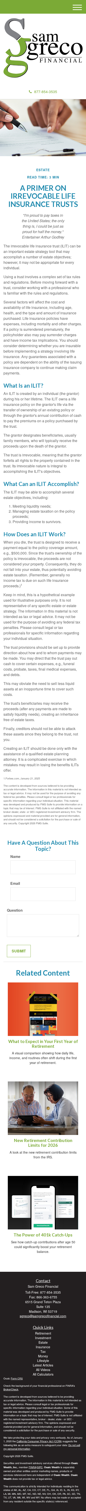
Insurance (43, 1347)
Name (15, 856)
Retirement (43, 1333)
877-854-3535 (45, 91)
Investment (43, 1337)
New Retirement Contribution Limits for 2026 (43, 1143)
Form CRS (17, 1378)
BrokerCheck (10, 1389)
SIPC (40, 1467)
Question (15, 910)
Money (43, 1356)
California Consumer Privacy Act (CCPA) (39, 1441)
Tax (43, 1351)
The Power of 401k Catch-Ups (43, 1234)
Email (15, 883)
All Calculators (43, 1374)
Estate (43, 1342)
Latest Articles (43, 1365)
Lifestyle (43, 1360)
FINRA (32, 1467)
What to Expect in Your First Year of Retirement (43, 1044)
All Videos (43, 1369)
